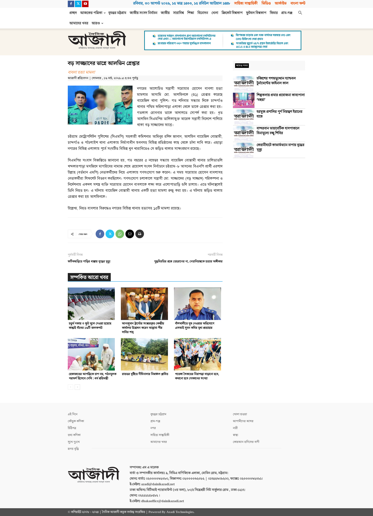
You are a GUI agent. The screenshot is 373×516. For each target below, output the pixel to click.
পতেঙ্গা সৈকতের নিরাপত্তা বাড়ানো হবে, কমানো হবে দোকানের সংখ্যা (197, 376)
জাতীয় (165, 13)
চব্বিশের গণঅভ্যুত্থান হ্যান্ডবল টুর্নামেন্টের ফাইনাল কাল (276, 81)
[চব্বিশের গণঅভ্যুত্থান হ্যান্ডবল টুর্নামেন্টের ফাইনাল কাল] (243, 83)
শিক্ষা (190, 13)
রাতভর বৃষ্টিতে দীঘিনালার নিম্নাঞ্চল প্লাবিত (145, 374)
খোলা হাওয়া (240, 414)
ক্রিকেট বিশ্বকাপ (232, 13)
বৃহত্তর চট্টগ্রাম (117, 13)
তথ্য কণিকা (74, 435)
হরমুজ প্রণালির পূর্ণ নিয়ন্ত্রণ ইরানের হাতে (279, 114)
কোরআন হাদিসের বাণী (246, 442)
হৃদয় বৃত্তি (73, 449)
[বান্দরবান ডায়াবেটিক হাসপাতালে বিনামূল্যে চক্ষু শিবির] (243, 133)
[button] (300, 13)
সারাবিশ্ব (178, 13)
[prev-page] (70, 387)
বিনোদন (203, 13)
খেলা (215, 13)
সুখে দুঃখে (74, 442)
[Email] (129, 234)
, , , (181, 3)
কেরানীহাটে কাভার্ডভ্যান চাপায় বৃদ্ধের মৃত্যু (280, 147)
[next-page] (77, 387)
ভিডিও (266, 3)
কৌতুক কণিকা (76, 421)
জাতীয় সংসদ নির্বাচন (143, 13)
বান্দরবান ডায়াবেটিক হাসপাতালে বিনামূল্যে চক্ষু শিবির (278, 131)
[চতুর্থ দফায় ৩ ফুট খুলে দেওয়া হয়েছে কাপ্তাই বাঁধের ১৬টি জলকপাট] (92, 304)
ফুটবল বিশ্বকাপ (256, 13)
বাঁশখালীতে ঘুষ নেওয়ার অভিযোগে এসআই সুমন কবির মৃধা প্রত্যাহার (194, 325)
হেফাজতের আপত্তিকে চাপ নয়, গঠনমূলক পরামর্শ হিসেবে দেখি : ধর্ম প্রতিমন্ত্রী (92, 376)
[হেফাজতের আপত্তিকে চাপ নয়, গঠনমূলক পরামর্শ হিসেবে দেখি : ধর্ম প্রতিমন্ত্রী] (92, 354)
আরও (96, 23)
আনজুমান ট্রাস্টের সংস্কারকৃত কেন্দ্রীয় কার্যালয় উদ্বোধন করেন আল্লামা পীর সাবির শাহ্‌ (143, 327)
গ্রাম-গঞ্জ (286, 13)
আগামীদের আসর (243, 421)
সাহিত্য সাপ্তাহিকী (246, 3)
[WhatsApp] (119, 234)
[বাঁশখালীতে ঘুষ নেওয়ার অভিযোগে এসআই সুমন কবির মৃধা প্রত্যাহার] (198, 304)
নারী (235, 428)
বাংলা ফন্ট (298, 3)
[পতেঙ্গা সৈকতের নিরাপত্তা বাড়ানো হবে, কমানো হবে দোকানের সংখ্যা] (198, 354)
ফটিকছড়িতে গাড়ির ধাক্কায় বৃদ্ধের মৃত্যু (89, 261)
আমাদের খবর (79, 23)
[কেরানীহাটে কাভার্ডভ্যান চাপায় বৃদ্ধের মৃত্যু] (243, 150)
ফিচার (274, 13)
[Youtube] (85, 4)
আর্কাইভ (280, 3)
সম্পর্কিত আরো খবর (89, 277)
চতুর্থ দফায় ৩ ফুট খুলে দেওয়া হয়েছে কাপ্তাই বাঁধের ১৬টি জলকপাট (90, 325)
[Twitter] (78, 4)
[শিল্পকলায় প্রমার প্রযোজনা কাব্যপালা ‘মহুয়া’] (243, 100)
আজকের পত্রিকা (91, 13)
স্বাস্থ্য (235, 435)
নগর (153, 428)
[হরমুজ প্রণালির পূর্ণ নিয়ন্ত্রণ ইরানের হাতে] (243, 117)
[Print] (139, 234)
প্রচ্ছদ (73, 13)
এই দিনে (72, 414)
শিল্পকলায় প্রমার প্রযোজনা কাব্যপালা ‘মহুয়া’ (281, 97)
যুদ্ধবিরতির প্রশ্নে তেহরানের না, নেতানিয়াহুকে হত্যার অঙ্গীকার (188, 261)
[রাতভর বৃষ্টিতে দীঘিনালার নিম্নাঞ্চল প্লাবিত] (145, 354)
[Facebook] (71, 4)
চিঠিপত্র (72, 428)
